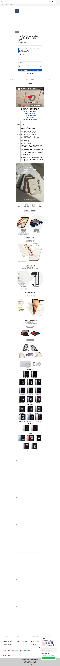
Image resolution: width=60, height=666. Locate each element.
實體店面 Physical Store (8, 641)
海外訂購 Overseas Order (22, 641)
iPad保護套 (10, 4)
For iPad (6, 4)
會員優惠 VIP (19, 643)
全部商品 (2, 4)
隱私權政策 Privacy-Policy (8, 644)
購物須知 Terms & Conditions (23, 640)
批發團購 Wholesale (35, 641)
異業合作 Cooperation (35, 640)
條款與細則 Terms (6, 643)
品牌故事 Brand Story (7, 640)
